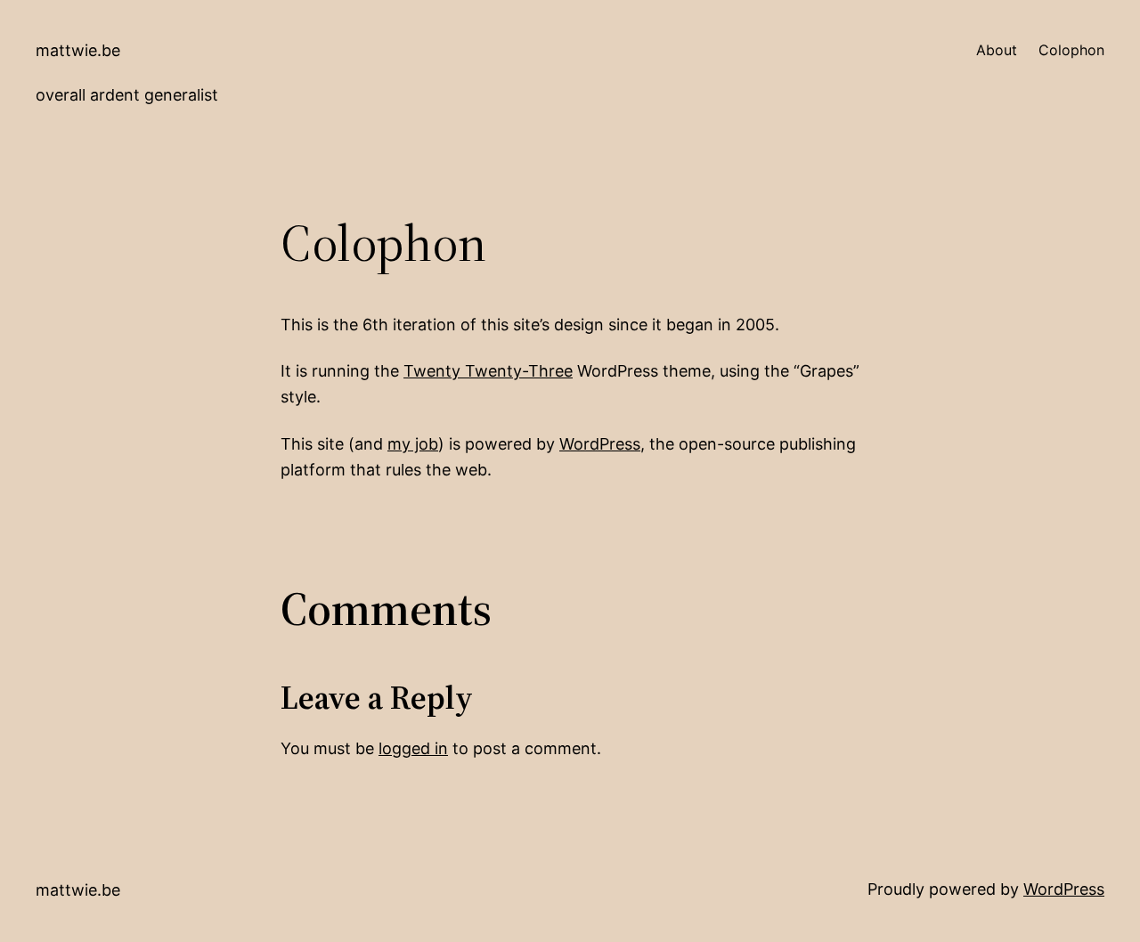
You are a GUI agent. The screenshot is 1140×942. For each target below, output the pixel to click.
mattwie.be (78, 50)
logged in (413, 748)
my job (412, 443)
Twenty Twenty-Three (488, 370)
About (996, 50)
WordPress (599, 443)
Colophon (1071, 50)
